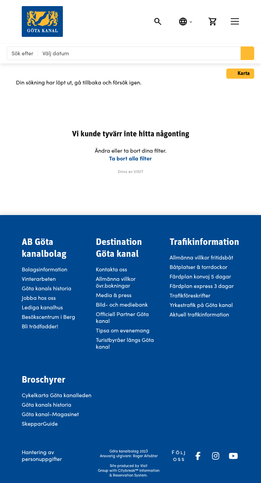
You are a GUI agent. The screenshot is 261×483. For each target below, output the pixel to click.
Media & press (114, 294)
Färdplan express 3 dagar (202, 285)
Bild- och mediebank (122, 304)
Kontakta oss (111, 269)
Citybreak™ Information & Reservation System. (134, 473)
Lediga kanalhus (42, 307)
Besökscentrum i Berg (48, 316)
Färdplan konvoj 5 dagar (200, 276)
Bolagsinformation (44, 269)
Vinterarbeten (39, 278)
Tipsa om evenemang (123, 330)
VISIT (138, 171)
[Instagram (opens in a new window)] (215, 456)
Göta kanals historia (46, 288)
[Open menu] (234, 21)
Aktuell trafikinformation (200, 314)
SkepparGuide (40, 423)
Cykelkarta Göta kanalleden (56, 395)
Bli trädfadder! (40, 326)
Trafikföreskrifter (190, 295)
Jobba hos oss (39, 297)
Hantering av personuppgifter (42, 455)
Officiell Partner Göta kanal (122, 317)
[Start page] (42, 21)
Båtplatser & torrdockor (198, 266)
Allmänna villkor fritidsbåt (201, 257)
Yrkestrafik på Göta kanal (201, 304)
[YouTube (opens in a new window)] (233, 456)
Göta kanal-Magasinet (50, 414)
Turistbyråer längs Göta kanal (125, 343)
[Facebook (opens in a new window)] (198, 456)
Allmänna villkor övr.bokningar (116, 282)
